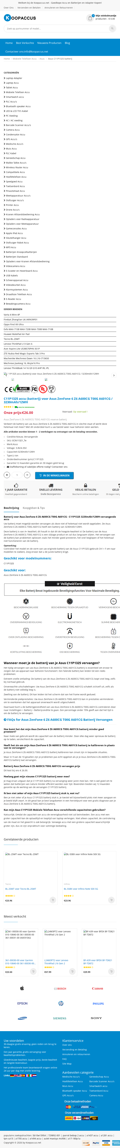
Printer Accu (12, 205)
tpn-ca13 (8, 1138)
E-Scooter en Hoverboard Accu (22, 270)
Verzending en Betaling (74, 1049)
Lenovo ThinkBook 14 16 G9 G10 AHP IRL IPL (26, 368)
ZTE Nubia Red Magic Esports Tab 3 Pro (24, 353)
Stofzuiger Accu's (15, 200)
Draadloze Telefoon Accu (19, 294)
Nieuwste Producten (49, 43)
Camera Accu (13, 129)
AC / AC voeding (14, 120)
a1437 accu (92, 1135)
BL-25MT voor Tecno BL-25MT (20, 888)
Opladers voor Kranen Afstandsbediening (28, 261)
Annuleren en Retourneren (59, 7)
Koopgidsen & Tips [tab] (34, 508)
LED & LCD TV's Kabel (17, 111)
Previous (6, 375)
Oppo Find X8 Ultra (14, 324)
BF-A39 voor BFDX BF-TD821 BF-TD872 (97, 962)
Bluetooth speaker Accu (18, 106)
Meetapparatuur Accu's (18, 195)
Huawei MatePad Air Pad (17, 334)
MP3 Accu (11, 247)
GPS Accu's (11, 139)
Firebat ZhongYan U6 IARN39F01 (21, 319)
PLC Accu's (11, 101)
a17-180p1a (74, 1138)
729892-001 (54, 1135)
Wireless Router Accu (17, 167)
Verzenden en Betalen (29, 7)
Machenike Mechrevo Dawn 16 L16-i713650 (26, 358)
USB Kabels (12, 275)
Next (114, 375)
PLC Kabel (11, 153)
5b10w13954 (39, 1135)
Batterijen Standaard (17, 256)
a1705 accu (21, 1138)
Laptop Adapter (14, 78)
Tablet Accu (12, 87)
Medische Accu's (14, 143)
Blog (67, 43)
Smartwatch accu (15, 96)
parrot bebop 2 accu (73, 1135)
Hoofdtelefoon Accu (16, 176)
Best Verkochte (25, 43)
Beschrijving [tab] (11, 508)
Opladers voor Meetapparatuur (22, 223)
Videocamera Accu (15, 266)
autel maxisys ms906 (55, 1138)
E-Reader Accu (13, 298)
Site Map (67, 1063)
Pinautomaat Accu (15, 190)
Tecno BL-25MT (12, 338)
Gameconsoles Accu (16, 228)
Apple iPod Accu (14, 233)
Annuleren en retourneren (76, 1054)
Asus (42, 58)
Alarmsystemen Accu (17, 289)
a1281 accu (106, 1135)
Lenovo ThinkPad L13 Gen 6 (18, 343)
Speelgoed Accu (14, 181)
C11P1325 (9, 563)
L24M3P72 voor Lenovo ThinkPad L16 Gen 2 (56, 962)
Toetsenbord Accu (15, 186)
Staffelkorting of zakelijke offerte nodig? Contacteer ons (39, 466)
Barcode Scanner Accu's (18, 125)
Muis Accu (11, 148)
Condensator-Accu (15, 134)
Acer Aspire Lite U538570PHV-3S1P (22, 348)
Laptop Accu (12, 82)
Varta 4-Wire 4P (12, 314)
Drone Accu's (13, 209)
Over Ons (9, 7)
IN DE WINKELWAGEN (56, 475)
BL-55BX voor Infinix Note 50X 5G (81, 888)
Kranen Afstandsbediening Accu (23, 214)
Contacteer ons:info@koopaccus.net (26, 51)
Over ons (67, 1044)
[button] (101, 17)
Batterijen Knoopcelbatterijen (21, 251)
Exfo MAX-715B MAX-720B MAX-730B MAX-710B (28, 329)
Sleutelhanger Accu (16, 237)
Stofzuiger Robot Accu (17, 242)
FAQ (64, 1058)
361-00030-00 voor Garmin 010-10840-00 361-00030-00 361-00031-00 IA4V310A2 (19, 962)
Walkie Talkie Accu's (16, 162)
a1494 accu (35, 1138)
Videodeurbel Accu (16, 284)
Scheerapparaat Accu (17, 280)
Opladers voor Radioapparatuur (22, 219)
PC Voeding (12, 115)
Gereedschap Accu (15, 158)
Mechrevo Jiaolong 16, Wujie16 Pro (22, 363)
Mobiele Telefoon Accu (25, 58)
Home (9, 43)
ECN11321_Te (19, 440)
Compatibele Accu (15, 172)
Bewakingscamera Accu (18, 303)
